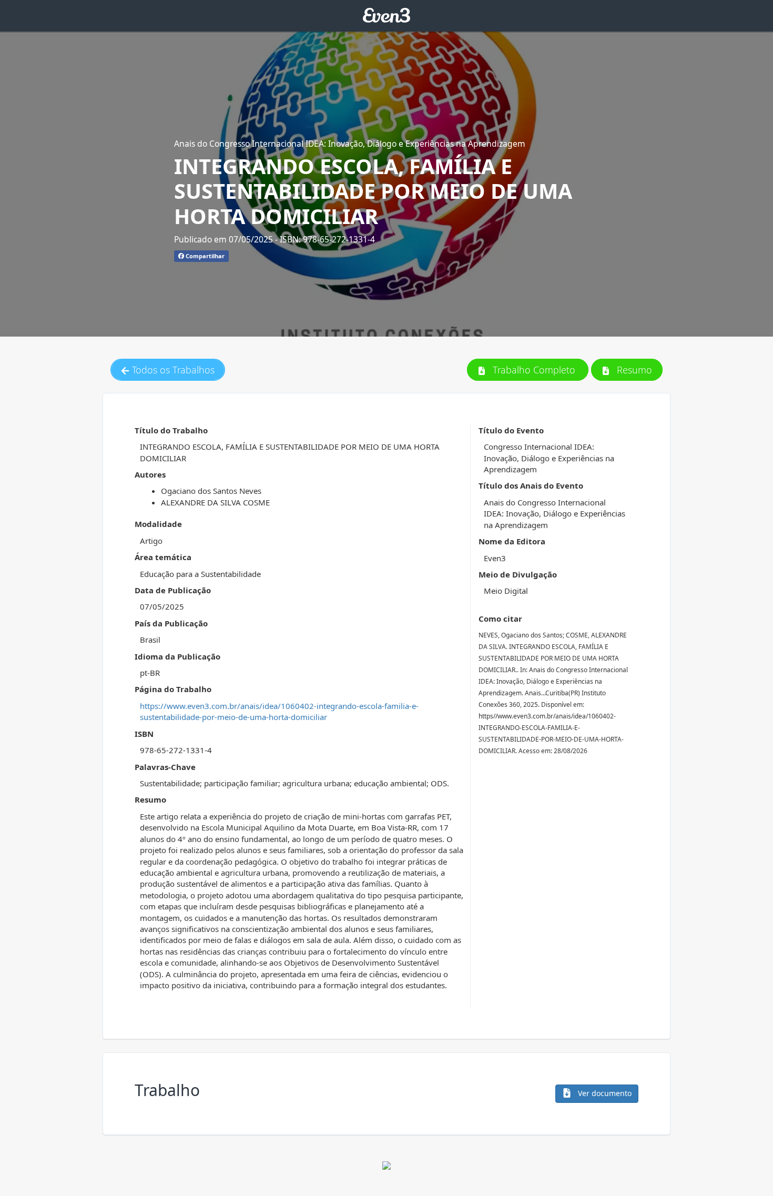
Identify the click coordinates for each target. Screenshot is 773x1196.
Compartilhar (204, 256)
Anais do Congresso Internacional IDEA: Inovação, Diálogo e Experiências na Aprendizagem (349, 143)
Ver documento (604, 1093)
